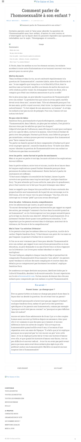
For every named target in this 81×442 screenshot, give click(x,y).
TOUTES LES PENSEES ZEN (14, 398)
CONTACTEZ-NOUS (11, 414)
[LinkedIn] (71, 21)
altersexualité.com (26, 276)
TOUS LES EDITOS (11, 391)
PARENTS (25, 20)
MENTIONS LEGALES (12, 425)
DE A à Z (7, 406)
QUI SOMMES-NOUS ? (12, 421)
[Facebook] (68, 21)
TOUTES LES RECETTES (13, 395)
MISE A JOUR (9, 428)
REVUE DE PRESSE (11, 402)
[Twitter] (73, 21)
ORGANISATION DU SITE (13, 417)
